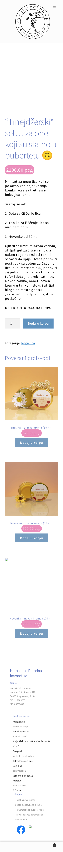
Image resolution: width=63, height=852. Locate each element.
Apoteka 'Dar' (20, 736)
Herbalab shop (20, 726)
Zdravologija (19, 770)
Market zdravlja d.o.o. (24, 756)
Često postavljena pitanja (28, 804)
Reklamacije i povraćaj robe (29, 809)
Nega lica (28, 343)
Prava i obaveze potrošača (29, 814)
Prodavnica (21, 819)
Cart (48, 844)
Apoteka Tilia (19, 785)
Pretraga (31, 847)
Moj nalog (10, 847)
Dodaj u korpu (38, 323)
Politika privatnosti (25, 799)
